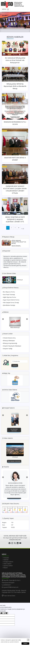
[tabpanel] (15, 322)
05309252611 (7, 585)
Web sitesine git (15, 326)
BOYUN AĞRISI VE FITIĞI (15, 483)
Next (27, 319)
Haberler (6, 560)
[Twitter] (15, 543)
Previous (3, 319)
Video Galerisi (7, 564)
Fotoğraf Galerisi (8, 562)
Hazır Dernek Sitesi (9, 596)
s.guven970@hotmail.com (10, 587)
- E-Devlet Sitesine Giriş (9, 338)
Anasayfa (6, 558)
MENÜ (4, 9)
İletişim (5, 567)
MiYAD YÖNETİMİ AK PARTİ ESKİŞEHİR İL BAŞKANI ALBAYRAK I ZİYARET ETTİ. (15, 219)
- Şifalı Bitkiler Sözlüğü (8, 305)
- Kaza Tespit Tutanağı (8, 294)
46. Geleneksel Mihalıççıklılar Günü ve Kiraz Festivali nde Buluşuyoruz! (15, 60)
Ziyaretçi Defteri (8, 565)
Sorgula (15, 365)
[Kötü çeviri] (5, 613)
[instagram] (12, 543)
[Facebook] (9, 543)
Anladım (25, 643)
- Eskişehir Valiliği (7, 348)
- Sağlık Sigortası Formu (9, 297)
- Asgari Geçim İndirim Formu (10, 300)
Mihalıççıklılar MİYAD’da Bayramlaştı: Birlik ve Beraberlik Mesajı (15, 86)
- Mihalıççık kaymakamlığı (9, 343)
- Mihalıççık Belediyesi (8, 340)
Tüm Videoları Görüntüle (14, 461)
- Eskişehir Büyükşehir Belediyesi (11, 346)
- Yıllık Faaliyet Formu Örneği (10, 302)
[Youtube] (20, 543)
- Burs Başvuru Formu (8, 292)
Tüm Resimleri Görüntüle (14, 429)
